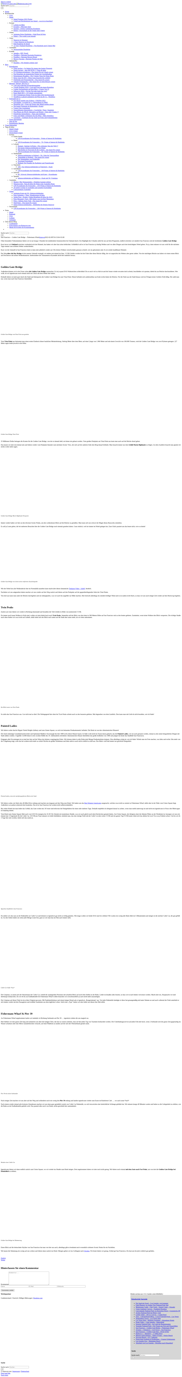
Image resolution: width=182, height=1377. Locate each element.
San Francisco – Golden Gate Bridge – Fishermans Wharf (155, 1328)
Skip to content (6, 2)
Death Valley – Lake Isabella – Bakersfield (150, 1322)
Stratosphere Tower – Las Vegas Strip (148, 1318)
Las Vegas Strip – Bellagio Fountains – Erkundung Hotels (155, 1320)
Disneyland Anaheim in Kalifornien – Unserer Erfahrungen (155, 1339)
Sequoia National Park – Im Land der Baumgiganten (153, 1324)
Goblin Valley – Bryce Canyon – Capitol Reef (151, 1315)
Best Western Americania (92, 803)
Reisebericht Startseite (139, 1299)
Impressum (16, 1371)
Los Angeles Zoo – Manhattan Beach (148, 1341)
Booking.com (37, 1298)
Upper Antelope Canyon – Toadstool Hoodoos (151, 1309)
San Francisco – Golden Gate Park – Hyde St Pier (152, 1332)
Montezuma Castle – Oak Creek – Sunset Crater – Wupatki (155, 1307)
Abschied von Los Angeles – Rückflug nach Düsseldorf (154, 1343)
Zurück (3, 1258)
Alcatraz (87, 1251)
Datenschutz (25, 1371)
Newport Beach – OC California (146, 1337)
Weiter (3, 1260)
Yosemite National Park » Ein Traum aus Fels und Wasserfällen (157, 1326)
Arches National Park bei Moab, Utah (148, 1313)
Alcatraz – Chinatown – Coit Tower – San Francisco (153, 1330)
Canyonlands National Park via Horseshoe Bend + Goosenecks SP (158, 1311)
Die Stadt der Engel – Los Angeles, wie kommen (152, 1303)
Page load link (5, 1373)
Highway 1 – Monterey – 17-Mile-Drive (149, 1334)
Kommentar (5, 1284)
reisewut (42, 237)
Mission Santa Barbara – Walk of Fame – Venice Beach (154, 1335)
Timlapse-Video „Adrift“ (77, 588)
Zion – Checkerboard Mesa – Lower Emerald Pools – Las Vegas (157, 1316)
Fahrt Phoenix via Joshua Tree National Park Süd (152, 1305)
